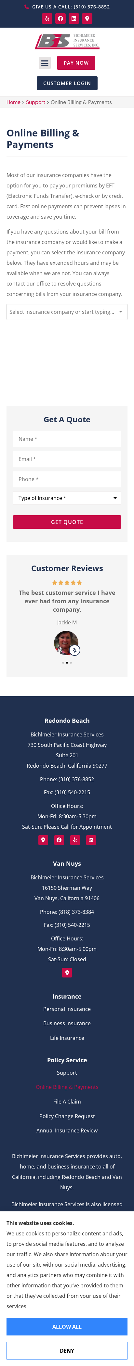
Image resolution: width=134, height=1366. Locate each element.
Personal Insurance (67, 1009)
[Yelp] (47, 18)
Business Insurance (67, 1023)
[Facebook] (60, 18)
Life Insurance (67, 1037)
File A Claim (67, 1101)
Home (13, 102)
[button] (45, 63)
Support (35, 102)
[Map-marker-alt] (87, 18)
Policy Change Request (67, 1116)
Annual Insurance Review (67, 1130)
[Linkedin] (74, 18)
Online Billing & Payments (67, 1087)
